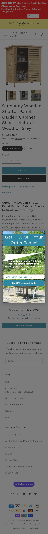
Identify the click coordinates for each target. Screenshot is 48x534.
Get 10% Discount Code (24, 283)
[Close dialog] (43, 233)
